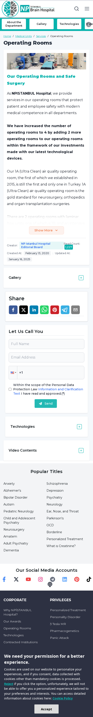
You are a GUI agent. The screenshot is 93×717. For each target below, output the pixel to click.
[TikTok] (88, 579)
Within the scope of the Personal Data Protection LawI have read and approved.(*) (48, 389)
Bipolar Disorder (15, 497)
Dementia (11, 550)
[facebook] (13, 309)
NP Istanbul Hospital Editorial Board (35, 245)
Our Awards (12, 621)
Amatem (10, 536)
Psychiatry (54, 497)
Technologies (13, 635)
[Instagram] (40, 579)
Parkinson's (55, 518)
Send (49, 403)
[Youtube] (28, 579)
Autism (8, 504)
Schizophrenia (57, 484)
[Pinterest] (76, 579)
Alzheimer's (12, 491)
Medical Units (23, 36)
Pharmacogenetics (64, 631)
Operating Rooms (17, 628)
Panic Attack (59, 638)
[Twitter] (16, 579)
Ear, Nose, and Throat (62, 511)
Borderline (54, 532)
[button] (13, 372)
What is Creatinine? (61, 546)
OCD (50, 525)
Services (41, 36)
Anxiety (9, 484)
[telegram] (65, 309)
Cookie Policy (63, 698)
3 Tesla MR (58, 624)
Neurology (54, 504)
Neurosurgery (13, 529)
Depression (55, 491)
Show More (43, 230)
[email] (75, 309)
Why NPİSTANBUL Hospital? (17, 612)
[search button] (76, 8)
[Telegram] (52, 579)
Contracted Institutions (20, 642)
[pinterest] (54, 309)
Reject (8, 684)
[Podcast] (50, 584)
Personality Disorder (65, 617)
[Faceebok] (4, 579)
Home (7, 36)
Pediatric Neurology (18, 511)
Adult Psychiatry (15, 543)
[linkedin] (34, 309)
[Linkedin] (64, 579)
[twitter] (23, 309)
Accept (46, 709)
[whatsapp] (44, 309)
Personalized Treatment (64, 539)
